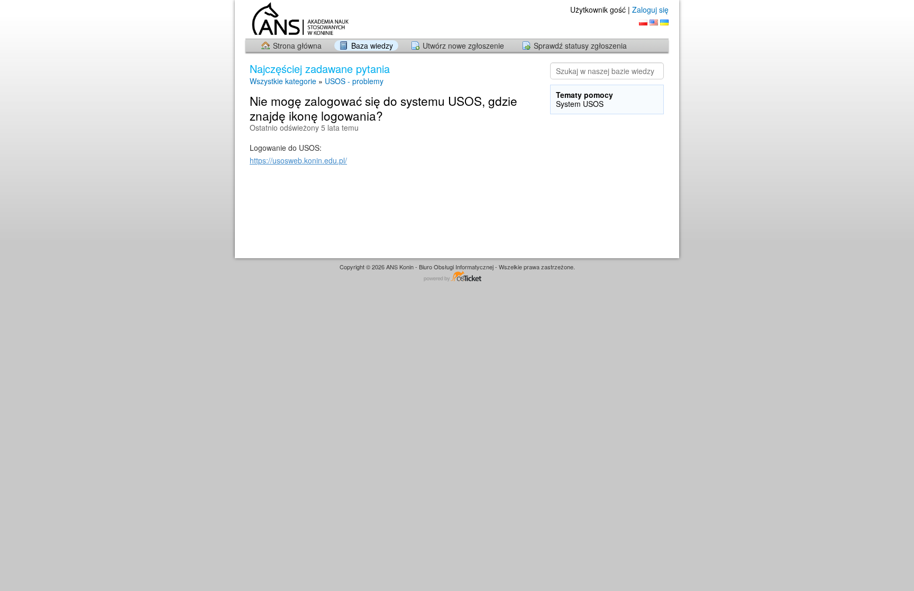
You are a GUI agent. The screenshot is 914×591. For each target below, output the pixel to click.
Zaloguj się (650, 9)
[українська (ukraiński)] (664, 22)
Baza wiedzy (372, 45)
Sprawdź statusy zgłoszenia (580, 45)
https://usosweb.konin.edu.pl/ (298, 160)
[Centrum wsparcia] (299, 19)
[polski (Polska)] (643, 22)
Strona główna (297, 45)
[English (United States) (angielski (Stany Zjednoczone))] (654, 22)
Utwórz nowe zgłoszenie (463, 45)
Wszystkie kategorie (283, 81)
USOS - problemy (354, 81)
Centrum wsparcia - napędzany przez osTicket (457, 277)
